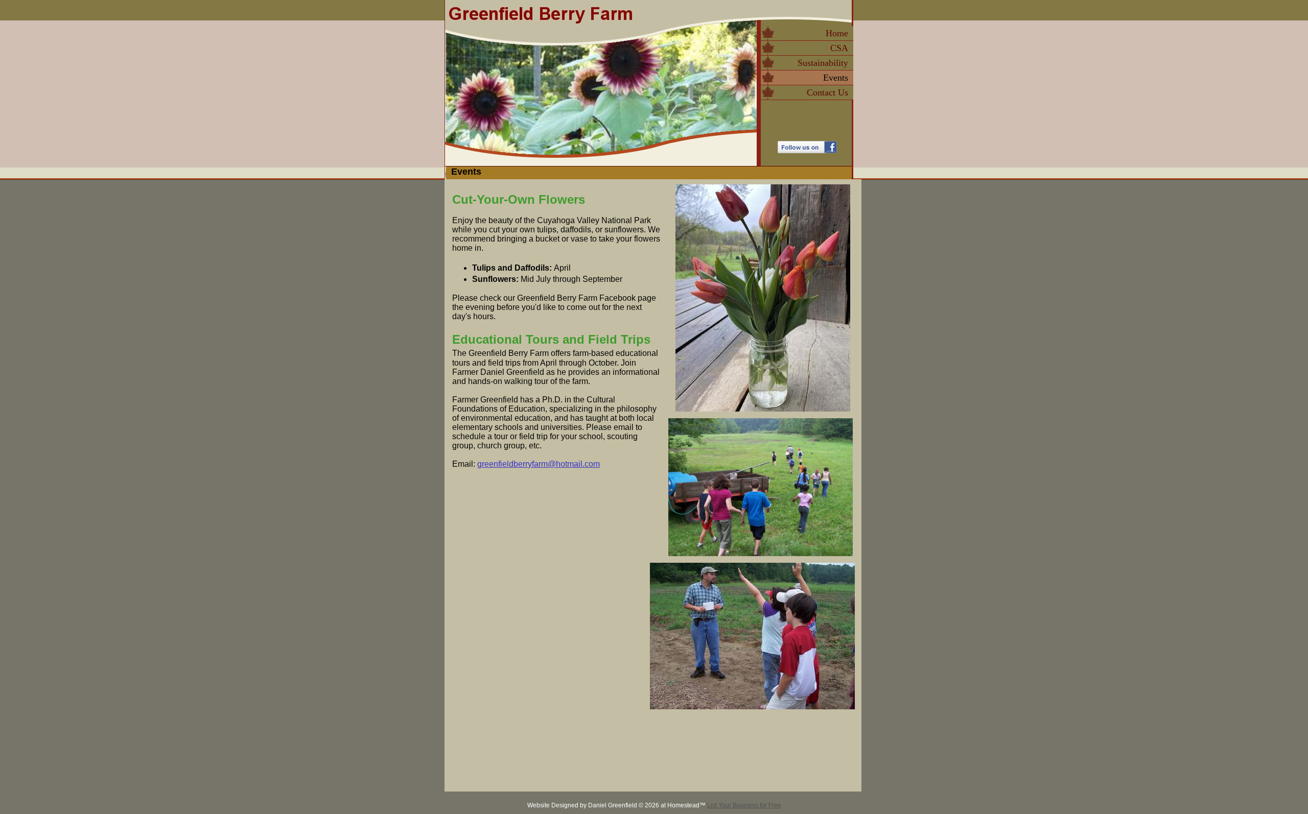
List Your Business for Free (744, 805)
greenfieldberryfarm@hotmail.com (538, 464)
